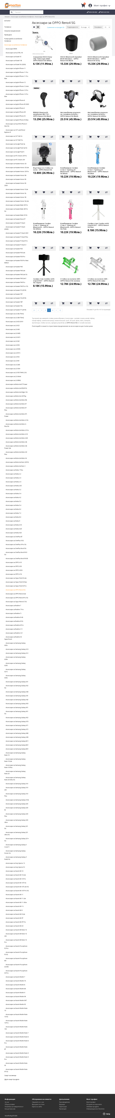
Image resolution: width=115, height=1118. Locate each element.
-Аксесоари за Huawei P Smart (14, 223)
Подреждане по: (72, 27)
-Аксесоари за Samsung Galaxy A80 (16, 733)
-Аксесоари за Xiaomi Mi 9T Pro (15, 922)
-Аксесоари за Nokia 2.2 (12, 474)
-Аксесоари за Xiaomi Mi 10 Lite (15, 875)
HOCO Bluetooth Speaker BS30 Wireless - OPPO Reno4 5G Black (71, 59)
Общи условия (10, 1104)
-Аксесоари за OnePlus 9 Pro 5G (15, 544)
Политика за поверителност (14, 1107)
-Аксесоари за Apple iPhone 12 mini (16, 86)
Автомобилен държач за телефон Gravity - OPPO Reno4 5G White (98, 114)
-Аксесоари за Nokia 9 (12, 521)
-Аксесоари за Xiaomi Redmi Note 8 (16, 1037)
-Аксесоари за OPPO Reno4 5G (14, 590)
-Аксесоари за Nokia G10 (13, 525)
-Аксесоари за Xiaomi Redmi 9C (15, 1004)
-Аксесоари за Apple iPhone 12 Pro (16, 90)
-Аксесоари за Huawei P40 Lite (14, 271)
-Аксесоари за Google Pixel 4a (14, 144)
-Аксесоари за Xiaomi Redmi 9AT (15, 1000)
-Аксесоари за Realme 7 (12, 605)
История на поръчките (94, 1104)
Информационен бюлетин (95, 1109)
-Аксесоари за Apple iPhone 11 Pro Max (16, 77)
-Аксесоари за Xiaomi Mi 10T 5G (15, 883)
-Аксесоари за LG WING (12, 380)
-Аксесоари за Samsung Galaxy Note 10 (14, 754)
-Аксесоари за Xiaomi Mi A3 (13, 926)
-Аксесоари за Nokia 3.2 (12, 490)
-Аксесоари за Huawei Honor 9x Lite (16, 201)
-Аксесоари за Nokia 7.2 (12, 513)
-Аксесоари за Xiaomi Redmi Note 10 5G (15, 1015)
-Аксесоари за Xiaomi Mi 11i (14, 906)
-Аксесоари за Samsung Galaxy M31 (16, 749)
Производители (64, 1102)
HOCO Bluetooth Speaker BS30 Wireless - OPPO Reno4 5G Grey (98, 59)
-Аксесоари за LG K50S (12, 349)
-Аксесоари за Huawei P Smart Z (15, 245)
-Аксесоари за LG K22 (12, 325)
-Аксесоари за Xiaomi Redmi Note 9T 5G (15, 1070)
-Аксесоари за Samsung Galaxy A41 (16, 696)
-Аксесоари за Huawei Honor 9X (15, 197)
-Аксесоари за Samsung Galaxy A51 (16, 707)
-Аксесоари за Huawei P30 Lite (14, 253)
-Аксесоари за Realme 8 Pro (14, 625)
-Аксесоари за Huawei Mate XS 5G (15, 215)
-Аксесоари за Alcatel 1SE (13, 61)
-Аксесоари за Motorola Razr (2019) (16, 462)
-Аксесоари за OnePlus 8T (13, 537)
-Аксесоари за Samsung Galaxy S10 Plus (16, 795)
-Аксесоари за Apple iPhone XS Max (16, 120)
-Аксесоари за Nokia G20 (13, 529)
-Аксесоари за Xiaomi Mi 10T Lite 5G (16, 887)
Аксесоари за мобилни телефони (22, 17)
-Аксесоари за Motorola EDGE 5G (15, 388)
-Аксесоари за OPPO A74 (13, 574)
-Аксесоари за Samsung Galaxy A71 (16, 725)
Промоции (62, 1109)
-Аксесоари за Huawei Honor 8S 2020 (15, 184)
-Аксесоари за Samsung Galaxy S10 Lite (16, 789)
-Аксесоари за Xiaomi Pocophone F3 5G (15, 953)
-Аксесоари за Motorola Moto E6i (15, 400)
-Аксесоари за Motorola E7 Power (15, 384)
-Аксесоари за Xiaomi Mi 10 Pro (15, 879)
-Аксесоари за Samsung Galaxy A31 (16, 682)
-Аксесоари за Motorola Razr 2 (14, 466)
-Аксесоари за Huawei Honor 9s (15, 193)
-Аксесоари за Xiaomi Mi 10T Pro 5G (16, 891)
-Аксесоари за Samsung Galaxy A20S (14, 664)
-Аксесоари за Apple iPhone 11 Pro (16, 72)
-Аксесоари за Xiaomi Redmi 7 (14, 977)
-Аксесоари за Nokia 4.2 (12, 497)
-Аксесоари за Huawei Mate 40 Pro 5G (16, 210)
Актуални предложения (12, 31)
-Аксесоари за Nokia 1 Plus (13, 470)
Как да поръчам (10, 1109)
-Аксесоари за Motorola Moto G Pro (16, 430)
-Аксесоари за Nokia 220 (13, 486)
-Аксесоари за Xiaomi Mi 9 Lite (14, 914)
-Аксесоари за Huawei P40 (13, 267)
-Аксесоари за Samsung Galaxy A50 (16, 704)
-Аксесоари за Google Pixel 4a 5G (15, 148)
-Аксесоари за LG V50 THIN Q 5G (15, 372)
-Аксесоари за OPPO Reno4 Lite (15, 594)
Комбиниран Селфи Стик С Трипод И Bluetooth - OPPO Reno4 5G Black (70, 171)
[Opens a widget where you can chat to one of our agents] (106, 1114)
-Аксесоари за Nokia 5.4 (12, 505)
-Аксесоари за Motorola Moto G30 (16, 438)
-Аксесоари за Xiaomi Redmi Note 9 (16, 1053)
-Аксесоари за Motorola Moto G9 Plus (15, 453)
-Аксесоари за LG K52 (12, 357)
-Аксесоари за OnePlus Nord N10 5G (15, 553)
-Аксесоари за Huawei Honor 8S (15, 179)
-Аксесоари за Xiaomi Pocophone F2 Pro (15, 947)
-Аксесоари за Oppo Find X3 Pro (15, 586)
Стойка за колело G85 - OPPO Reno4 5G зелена (70, 280)
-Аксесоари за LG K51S (12, 353)
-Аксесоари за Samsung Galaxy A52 (16, 718)
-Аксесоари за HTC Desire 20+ (14, 160)
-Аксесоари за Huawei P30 (13, 249)
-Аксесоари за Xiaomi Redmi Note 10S (15, 1028)
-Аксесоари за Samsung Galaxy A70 (16, 721)
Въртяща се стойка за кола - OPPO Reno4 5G (43, 169)
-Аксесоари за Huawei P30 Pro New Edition (16, 262)
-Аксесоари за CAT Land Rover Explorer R (14, 131)
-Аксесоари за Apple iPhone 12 (15, 82)
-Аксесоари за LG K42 (12, 341)
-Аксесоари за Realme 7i (12, 613)
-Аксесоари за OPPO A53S (13, 570)
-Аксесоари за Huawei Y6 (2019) (15, 298)
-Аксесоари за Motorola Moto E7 (15, 404)
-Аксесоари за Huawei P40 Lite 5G (15, 274)
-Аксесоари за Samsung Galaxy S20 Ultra (16, 821)
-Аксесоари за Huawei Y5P (13, 294)
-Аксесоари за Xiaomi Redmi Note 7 (16, 1033)
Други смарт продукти (11, 1079)
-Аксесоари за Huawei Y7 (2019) (15, 310)
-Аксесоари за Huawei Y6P (13, 302)
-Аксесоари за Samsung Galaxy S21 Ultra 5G (16, 833)
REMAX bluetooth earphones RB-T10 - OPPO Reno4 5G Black (42, 114)
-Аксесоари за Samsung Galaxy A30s (14, 677)
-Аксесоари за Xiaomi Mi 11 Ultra (15, 902)
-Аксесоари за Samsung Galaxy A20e (14, 658)
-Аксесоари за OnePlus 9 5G (14, 541)
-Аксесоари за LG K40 (12, 329)
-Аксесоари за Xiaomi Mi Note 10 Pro (15, 941)
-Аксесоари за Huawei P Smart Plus (16, 237)
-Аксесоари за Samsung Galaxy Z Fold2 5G (15, 858)
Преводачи (8, 35)
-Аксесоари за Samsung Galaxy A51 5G (16, 712)
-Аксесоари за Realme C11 (13, 629)
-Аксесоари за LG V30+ (12, 369)
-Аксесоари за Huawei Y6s (13, 306)
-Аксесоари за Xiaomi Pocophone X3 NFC (15, 966)
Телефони (7, 27)
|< (34, 310)
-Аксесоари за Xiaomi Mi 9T (13, 918)
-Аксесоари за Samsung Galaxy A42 (16, 700)
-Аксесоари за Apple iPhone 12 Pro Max (16, 95)
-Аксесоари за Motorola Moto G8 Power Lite (15, 447)
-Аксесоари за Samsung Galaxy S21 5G (16, 827)
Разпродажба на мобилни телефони (13, 40)
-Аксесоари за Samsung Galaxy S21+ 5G (16, 840)
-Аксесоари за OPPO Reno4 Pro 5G (16, 598)
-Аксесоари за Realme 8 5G (13, 621)
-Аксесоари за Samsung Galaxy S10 (16, 784)
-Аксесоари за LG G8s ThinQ (14, 314)
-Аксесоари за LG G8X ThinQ (14, 318)
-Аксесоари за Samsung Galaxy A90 (16, 737)
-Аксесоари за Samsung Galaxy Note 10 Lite (14, 760)
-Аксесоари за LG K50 (12, 345)
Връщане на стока (38, 1104)
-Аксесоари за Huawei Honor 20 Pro (16, 171)
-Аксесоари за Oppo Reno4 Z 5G (15, 602)
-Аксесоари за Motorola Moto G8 (15, 442)
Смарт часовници (10, 1075)
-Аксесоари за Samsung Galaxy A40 (16, 692)
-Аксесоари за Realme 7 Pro (14, 609)
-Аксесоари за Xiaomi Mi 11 (13, 895)
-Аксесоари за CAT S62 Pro (13, 140)
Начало (7, 17)
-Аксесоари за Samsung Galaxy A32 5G (16, 687)
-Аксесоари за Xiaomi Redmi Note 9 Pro (16, 1058)
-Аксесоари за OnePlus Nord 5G (15, 548)
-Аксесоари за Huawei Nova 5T (14, 219)
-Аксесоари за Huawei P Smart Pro (16, 241)
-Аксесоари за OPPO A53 (13, 566)
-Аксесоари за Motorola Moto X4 (15, 458)
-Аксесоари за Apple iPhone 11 (15, 68)
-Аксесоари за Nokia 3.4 (12, 493)
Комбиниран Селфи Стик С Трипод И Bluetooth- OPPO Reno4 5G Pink (70, 226)
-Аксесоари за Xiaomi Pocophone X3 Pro (15, 972)
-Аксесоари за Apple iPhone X (14, 108)
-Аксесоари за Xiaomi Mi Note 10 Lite (15, 935)
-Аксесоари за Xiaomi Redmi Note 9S (15, 1064)
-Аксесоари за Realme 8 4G (13, 617)
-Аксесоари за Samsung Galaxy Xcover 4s (14, 852)
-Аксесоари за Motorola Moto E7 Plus (15, 409)
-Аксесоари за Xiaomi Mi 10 (13, 871)
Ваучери (62, 1104)
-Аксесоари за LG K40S (12, 333)
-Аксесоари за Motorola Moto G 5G (16, 420)
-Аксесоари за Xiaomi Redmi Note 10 (15, 1009)
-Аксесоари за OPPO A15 (13, 562)
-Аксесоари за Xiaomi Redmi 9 (14, 993)
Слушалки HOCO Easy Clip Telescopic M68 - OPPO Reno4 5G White (42, 59)
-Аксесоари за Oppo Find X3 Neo (15, 582)
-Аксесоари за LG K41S (12, 337)
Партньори (63, 1107)
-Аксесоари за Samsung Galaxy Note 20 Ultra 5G (14, 779)
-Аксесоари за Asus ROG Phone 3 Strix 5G (15, 125)
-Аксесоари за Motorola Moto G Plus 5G (15, 425)
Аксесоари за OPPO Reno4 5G (45, 17)
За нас (7, 1102)
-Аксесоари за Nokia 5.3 (12, 501)
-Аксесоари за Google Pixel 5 (14, 152)
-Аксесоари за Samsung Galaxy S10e (16, 800)
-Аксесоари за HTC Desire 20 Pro (15, 156)
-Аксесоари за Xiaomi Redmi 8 (14, 985)
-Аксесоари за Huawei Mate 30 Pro (16, 205)
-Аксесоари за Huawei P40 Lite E (15, 278)
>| (60, 310)
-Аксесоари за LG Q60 (12, 365)
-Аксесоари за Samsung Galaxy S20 (16, 804)
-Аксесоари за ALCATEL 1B (13, 53)
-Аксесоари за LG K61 (12, 361)
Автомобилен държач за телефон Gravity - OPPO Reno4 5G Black (70, 114)
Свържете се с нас (38, 1102)
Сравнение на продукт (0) (55, 27)
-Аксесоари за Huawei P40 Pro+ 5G (16, 286)
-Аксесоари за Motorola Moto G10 (16, 434)
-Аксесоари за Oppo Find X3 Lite (15, 578)
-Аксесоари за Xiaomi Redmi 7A (15, 981)
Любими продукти (92, 1107)
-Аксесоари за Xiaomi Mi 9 (13, 910)
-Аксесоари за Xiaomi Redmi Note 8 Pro (16, 1042)
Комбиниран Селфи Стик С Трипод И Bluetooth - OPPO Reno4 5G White (43, 226)
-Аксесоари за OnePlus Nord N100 (16, 558)
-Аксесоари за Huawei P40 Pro (14, 282)
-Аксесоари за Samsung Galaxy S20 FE (16, 809)
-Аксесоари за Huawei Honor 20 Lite (16, 167)
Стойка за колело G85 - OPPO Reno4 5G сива (98, 280)
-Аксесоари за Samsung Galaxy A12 (16, 653)
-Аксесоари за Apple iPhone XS (14, 116)
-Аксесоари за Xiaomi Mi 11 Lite (15, 898)
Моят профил (90, 1102)
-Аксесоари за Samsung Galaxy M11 (16, 741)
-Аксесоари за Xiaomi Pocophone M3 (15, 959)
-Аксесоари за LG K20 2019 (13, 322)
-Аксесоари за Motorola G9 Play (15, 396)
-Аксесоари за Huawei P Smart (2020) (14, 228)
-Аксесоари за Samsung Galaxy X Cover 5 (15, 846)
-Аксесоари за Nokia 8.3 (12, 517)
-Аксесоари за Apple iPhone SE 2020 (16, 104)
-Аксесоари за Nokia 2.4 (12, 482)
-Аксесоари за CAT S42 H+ (13, 136)
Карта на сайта (37, 1107)
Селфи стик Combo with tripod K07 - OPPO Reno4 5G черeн (43, 281)
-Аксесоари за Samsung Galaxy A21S (14, 670)
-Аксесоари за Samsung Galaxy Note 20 (14, 772)
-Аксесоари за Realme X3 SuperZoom (13, 638)
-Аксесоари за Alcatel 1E (12, 57)
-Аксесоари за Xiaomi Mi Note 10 (15, 930)
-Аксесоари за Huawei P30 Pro (14, 257)
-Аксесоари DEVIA (10, 49)
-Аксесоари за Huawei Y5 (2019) (15, 290)
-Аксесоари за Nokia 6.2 (12, 509)
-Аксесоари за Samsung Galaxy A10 (16, 649)
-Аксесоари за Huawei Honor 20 (15, 164)
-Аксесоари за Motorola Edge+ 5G (16, 392)
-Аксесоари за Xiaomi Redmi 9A (15, 996)
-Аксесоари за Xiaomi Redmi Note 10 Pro (15, 1022)
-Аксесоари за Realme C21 (13, 633)
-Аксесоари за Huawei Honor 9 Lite (16, 189)
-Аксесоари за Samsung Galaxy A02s (14, 644)
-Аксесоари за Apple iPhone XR (15, 112)
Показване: (98, 27)
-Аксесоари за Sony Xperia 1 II (14, 863)
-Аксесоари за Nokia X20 (13, 533)
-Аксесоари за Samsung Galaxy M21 (16, 745)
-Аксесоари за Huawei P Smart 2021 (16, 233)
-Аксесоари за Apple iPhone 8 (14, 100)
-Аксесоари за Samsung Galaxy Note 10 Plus (14, 766)
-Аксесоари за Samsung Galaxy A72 (16, 729)
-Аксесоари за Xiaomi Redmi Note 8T (15, 1048)
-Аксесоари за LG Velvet (12, 376)
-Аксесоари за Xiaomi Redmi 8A (15, 989)
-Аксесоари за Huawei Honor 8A (15, 175)
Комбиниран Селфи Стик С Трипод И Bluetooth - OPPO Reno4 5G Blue (98, 171)
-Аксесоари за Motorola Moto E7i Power (15, 415)
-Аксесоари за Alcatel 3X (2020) (15, 64)
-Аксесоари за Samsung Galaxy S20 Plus (16, 815)
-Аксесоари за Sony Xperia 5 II (14, 867)
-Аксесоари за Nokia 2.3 (12, 478)
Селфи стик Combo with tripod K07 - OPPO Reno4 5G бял (98, 225)
